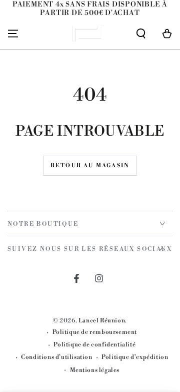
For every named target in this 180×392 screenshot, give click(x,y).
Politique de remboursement (95, 332)
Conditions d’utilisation (56, 357)
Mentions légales (95, 370)
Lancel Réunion (101, 320)
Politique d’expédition (135, 357)
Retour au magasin (90, 165)
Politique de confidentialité (95, 344)
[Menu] (13, 33)
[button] (141, 33)
